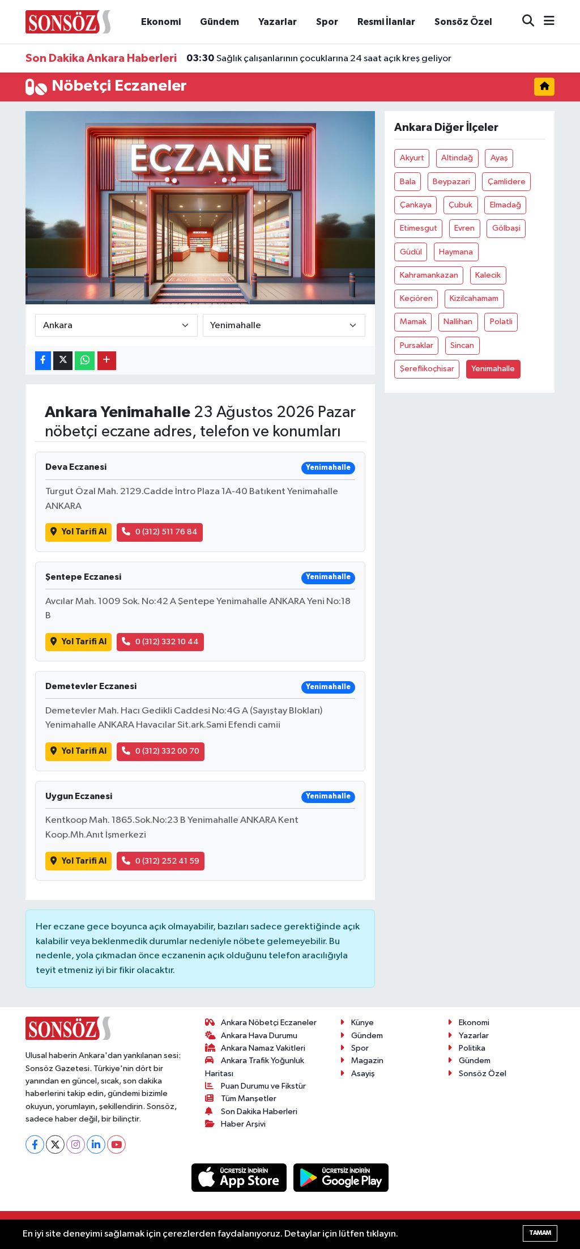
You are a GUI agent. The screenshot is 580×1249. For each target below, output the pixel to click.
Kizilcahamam (474, 298)
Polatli (501, 321)
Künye (362, 1022)
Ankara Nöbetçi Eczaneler (269, 1022)
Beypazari (451, 181)
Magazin (367, 1060)
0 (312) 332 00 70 (167, 751)
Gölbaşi (506, 228)
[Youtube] (116, 1144)
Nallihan (457, 321)
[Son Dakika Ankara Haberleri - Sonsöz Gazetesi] (67, 21)
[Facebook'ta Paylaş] (43, 360)
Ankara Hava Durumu (259, 1035)
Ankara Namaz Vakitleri (263, 1048)
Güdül (411, 252)
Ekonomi (161, 22)
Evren (464, 228)
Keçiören (416, 298)
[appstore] (240, 1177)
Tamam (540, 1233)
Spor (327, 22)
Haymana (456, 252)
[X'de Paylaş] (62, 360)
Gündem (219, 22)
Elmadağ (505, 205)
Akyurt (412, 158)
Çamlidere (507, 181)
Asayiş (363, 1073)
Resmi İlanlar (386, 22)
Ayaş (499, 158)
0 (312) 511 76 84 (166, 532)
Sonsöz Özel (463, 22)
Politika (472, 1048)
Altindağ (457, 158)
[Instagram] (75, 1144)
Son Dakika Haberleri (259, 1111)
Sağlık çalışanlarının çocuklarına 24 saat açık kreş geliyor (318, 58)
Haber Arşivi (243, 1124)
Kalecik (488, 275)
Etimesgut (418, 228)
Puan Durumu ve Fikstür (263, 1086)
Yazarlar (277, 22)
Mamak (413, 321)
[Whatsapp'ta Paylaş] (85, 360)
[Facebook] (34, 1144)
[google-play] (341, 1177)
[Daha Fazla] (106, 360)
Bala (408, 181)
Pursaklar (416, 345)
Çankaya (416, 205)
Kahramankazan (429, 275)
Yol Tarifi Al (84, 532)
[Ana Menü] (544, 22)
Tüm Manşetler (248, 1098)
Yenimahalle (493, 368)
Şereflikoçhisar (427, 368)
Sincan (462, 345)
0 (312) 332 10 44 (167, 642)
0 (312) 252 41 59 (167, 861)
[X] (55, 1144)
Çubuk (460, 205)
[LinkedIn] (96, 1144)
